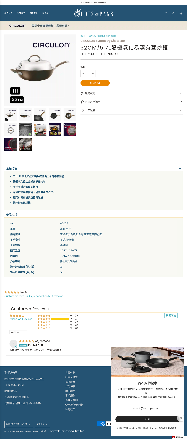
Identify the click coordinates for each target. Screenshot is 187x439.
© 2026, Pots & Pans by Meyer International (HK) (25, 431)
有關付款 (70, 372)
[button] (12, 292)
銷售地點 (70, 391)
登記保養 (70, 386)
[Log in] (173, 13)
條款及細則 (71, 400)
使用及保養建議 (74, 405)
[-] (83, 73)
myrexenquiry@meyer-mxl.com (24, 378)
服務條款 (172, 428)
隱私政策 (162, 428)
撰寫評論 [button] (171, 315)
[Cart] (181, 13)
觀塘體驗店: (10, 391)
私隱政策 (70, 409)
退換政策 (70, 382)
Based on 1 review (20, 319)
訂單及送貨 (71, 377)
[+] (93, 73)
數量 (82, 67)
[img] (27, 341)
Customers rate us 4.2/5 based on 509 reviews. (34, 296)
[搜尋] (166, 13)
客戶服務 (70, 395)
